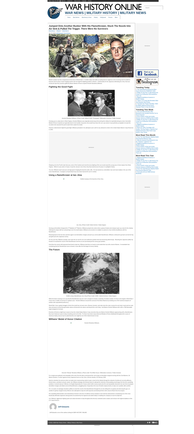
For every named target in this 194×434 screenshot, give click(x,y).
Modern (58, 30)
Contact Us (69, 0)
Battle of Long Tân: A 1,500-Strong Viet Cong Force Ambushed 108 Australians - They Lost (147, 94)
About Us (63, 0)
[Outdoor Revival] (149, 423)
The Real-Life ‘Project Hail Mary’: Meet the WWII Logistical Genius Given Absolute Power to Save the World (147, 105)
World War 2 (65, 30)
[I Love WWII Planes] (155, 423)
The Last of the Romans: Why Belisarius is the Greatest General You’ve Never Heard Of (147, 113)
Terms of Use (77, 0)
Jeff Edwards (63, 407)
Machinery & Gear (86, 17)
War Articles (76, 17)
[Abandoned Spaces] (151, 423)
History (96, 17)
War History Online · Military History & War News (69, 422)
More (116, 17)
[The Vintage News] (147, 423)
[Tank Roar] (153, 423)
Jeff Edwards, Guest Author (63, 33)
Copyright (84, 0)
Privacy (89, 0)
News (69, 17)
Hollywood (103, 17)
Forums (110, 17)
